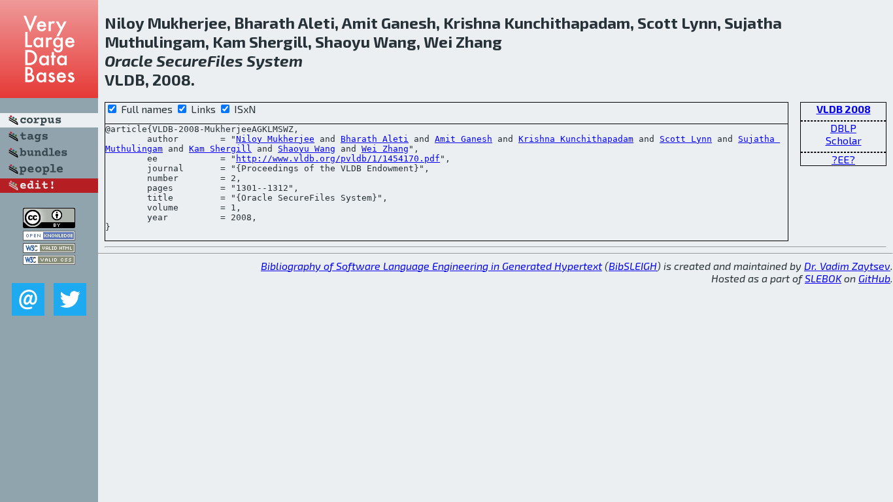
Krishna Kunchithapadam (575, 139)
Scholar (844, 140)
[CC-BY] (49, 224)
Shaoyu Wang (306, 149)
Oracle (129, 60)
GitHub (874, 278)
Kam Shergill (220, 149)
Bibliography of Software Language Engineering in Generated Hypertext (431, 265)
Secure (181, 60)
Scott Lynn (686, 139)
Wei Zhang (385, 149)
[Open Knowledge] (49, 236)
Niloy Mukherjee (275, 139)
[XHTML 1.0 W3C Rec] (49, 249)
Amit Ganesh (463, 139)
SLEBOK (823, 278)
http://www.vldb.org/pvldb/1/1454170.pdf (338, 158)
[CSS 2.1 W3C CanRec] (49, 273)
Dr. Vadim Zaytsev (847, 265)
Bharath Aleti (375, 139)
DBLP (843, 128)
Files (225, 60)
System (274, 60)
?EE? (843, 159)
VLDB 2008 (844, 109)
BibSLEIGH (633, 265)
